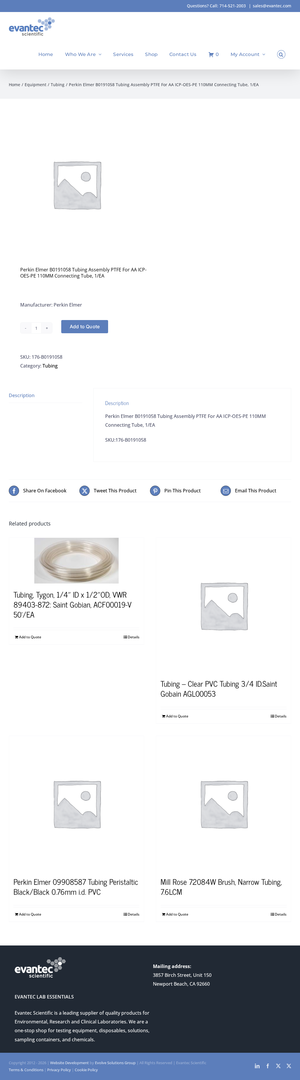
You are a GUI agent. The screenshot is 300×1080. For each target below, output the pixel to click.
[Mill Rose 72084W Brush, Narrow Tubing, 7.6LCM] (223, 803)
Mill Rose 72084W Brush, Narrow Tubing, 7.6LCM (221, 886)
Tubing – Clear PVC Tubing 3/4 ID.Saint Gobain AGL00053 (219, 688)
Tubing (50, 366)
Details (133, 637)
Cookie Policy (86, 1069)
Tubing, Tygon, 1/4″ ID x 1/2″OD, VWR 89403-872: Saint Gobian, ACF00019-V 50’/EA (72, 604)
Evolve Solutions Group (115, 1062)
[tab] (45, 395)
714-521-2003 (232, 5)
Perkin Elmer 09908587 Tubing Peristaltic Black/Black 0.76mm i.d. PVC (75, 886)
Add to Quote (85, 326)
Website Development (69, 1062)
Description (22, 395)
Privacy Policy (59, 1069)
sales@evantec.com (272, 5)
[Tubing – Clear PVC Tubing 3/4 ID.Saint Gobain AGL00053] (223, 605)
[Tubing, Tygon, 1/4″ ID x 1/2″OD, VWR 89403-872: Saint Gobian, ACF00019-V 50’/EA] (76, 561)
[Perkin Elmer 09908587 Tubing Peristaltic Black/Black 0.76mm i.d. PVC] (76, 803)
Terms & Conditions (26, 1069)
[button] (281, 54)
